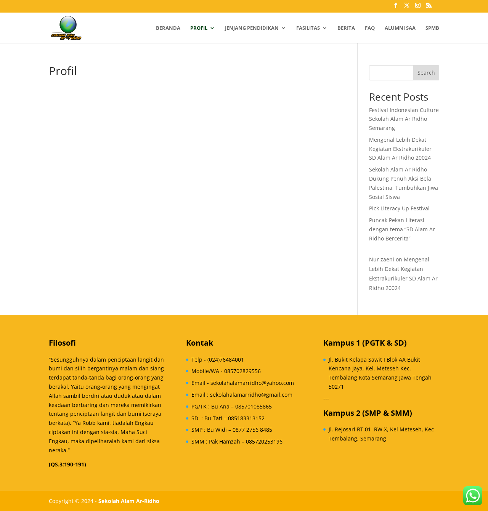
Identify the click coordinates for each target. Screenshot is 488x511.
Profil (198, 28)
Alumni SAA (400, 28)
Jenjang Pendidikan (252, 28)
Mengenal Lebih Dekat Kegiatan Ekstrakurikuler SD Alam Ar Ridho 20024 (400, 149)
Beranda (168, 28)
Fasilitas (308, 28)
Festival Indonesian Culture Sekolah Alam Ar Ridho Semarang (404, 119)
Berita (346, 28)
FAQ (370, 28)
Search (426, 72)
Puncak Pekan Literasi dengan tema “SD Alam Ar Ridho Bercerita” (402, 229)
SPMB (432, 28)
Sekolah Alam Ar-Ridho (128, 501)
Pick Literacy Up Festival (399, 208)
